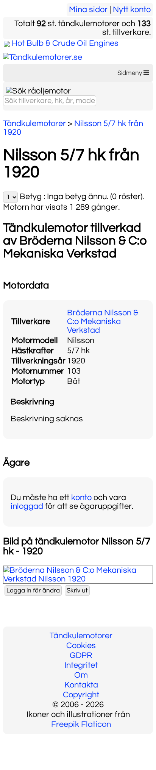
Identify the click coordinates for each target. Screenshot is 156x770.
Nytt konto (132, 9)
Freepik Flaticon (81, 724)
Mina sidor (88, 9)
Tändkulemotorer (81, 635)
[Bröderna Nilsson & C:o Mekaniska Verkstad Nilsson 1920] (78, 579)
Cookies (81, 645)
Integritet (81, 665)
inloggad (27, 506)
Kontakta (81, 685)
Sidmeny (130, 73)
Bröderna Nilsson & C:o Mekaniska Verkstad (102, 322)
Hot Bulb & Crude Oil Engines (65, 43)
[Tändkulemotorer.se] (42, 57)
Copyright (81, 695)
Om (81, 675)
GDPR (81, 655)
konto (81, 497)
